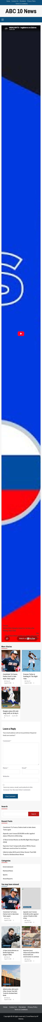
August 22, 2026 (7, 683)
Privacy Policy (31, 1)
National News (8, 871)
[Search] (38, 19)
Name (5, 768)
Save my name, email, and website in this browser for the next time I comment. (18, 788)
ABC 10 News (21, 11)
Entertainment (8, 867)
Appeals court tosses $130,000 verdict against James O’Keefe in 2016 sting (19, 835)
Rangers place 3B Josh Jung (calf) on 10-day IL (10, 712)
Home (8, 1)
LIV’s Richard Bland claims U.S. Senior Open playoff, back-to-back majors (21, 635)
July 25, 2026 (15, 716)
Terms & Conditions (21, 3)
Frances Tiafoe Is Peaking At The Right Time (30, 676)
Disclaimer (23, 1)
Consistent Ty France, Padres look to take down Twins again (10, 676)
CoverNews (30, 1016)
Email (24, 768)
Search (4, 806)
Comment (7, 741)
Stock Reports (8, 879)
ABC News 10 (7, 681)
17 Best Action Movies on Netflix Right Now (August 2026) (21, 841)
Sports (5, 669)
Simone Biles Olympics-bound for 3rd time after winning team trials (18, 628)
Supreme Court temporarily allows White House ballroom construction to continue (19, 847)
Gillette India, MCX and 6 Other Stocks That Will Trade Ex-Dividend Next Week (19, 853)
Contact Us (14, 1)
